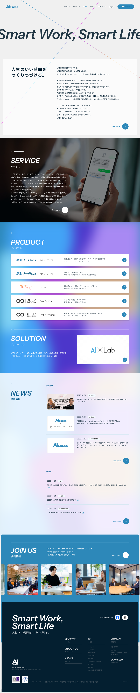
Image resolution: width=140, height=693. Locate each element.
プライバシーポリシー (38, 682)
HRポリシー (114, 650)
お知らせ (91, 395)
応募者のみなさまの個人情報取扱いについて (119, 653)
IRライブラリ (91, 650)
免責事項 (90, 667)
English (112, 7)
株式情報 (90, 658)
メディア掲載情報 (93, 439)
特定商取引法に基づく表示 (68, 682)
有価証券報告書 (63, 508)
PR (60, 481)
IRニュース (91, 647)
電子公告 (90, 664)
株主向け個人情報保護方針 (95, 670)
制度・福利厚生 (114, 647)
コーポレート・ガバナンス (94, 661)
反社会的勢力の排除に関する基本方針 (88, 682)
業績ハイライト (92, 653)
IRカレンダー (91, 656)
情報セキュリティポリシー (52, 682)
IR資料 (61, 496)
